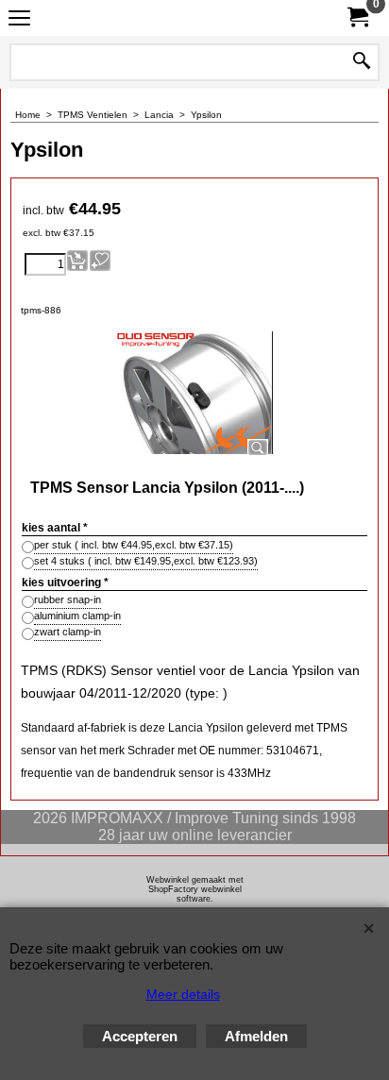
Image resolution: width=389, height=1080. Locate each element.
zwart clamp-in (67, 631)
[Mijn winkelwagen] (357, 17)
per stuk (133, 544)
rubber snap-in (67, 599)
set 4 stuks (146, 560)
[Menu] (19, 20)
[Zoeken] (361, 62)
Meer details (183, 994)
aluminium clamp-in (77, 615)
